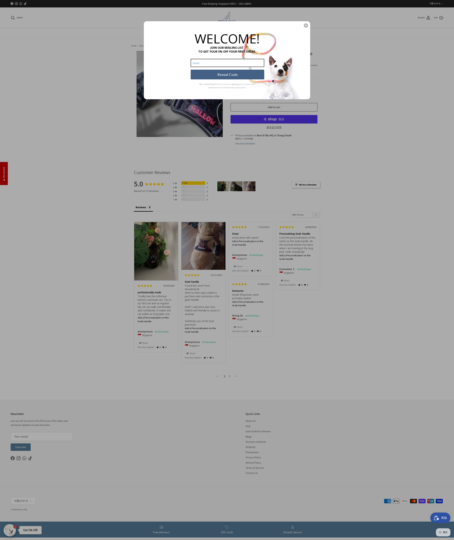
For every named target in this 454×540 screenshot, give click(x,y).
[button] (306, 25)
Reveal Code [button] (227, 74)
